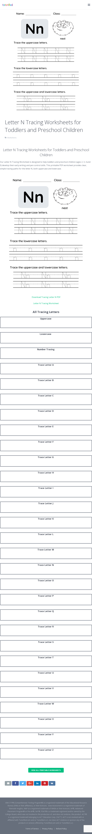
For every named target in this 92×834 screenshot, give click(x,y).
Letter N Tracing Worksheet (46, 303)
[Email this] (8, 783)
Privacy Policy (47, 829)
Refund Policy (61, 829)
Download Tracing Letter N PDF (46, 297)
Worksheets (12, 137)
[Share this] (15, 783)
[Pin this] (44, 783)
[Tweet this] (22, 783)
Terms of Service (32, 829)
